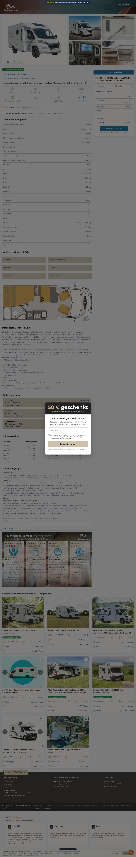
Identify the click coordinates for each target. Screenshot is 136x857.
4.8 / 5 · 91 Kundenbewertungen (68, 2)
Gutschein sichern (68, 444)
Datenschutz (68, 438)
